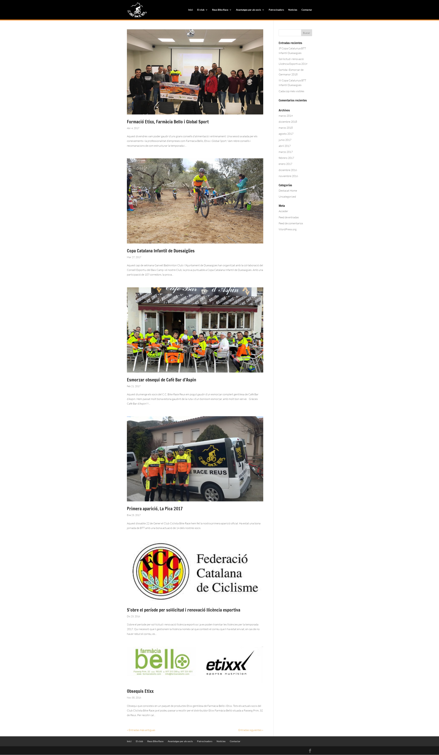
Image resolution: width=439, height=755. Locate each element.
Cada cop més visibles (291, 91)
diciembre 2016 (288, 170)
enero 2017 (285, 164)
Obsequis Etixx (140, 691)
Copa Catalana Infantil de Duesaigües (161, 251)
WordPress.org (287, 229)
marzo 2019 (286, 115)
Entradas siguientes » (250, 730)
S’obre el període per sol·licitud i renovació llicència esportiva (183, 610)
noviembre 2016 (288, 176)
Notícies (292, 10)
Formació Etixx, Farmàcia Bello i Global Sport (168, 122)
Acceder (283, 211)
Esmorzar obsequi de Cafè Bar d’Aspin (161, 380)
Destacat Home (288, 190)
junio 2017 (285, 140)
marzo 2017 (286, 152)
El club (200, 10)
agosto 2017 (286, 133)
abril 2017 (285, 146)
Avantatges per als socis (248, 10)
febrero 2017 (286, 158)
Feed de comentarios (291, 223)
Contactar (306, 10)
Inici (190, 10)
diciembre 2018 (288, 121)
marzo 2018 (286, 127)
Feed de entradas (289, 217)
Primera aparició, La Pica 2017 (155, 509)
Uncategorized (287, 196)
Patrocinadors (276, 10)
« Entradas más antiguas (141, 730)
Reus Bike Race (220, 10)
